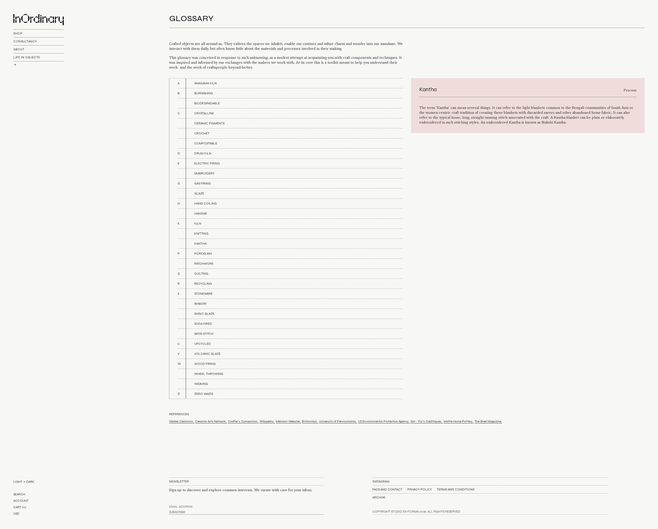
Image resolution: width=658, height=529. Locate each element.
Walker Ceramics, (181, 421)
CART (19, 507)
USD (16, 513)
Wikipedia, (267, 421)
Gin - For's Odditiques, (426, 421)
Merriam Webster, (288, 421)
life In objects (26, 57)
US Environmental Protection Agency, (384, 421)
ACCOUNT (21, 501)
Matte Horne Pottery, (459, 421)
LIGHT (17, 482)
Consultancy (25, 41)
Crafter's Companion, (243, 421)
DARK (30, 482)
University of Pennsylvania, (338, 421)
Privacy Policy (419, 489)
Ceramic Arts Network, (211, 421)
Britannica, (310, 421)
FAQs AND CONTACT (387, 489)
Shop (17, 33)
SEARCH (19, 494)
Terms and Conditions (455, 489)
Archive (378, 497)
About (18, 49)
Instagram (380, 481)
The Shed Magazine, (488, 421)
